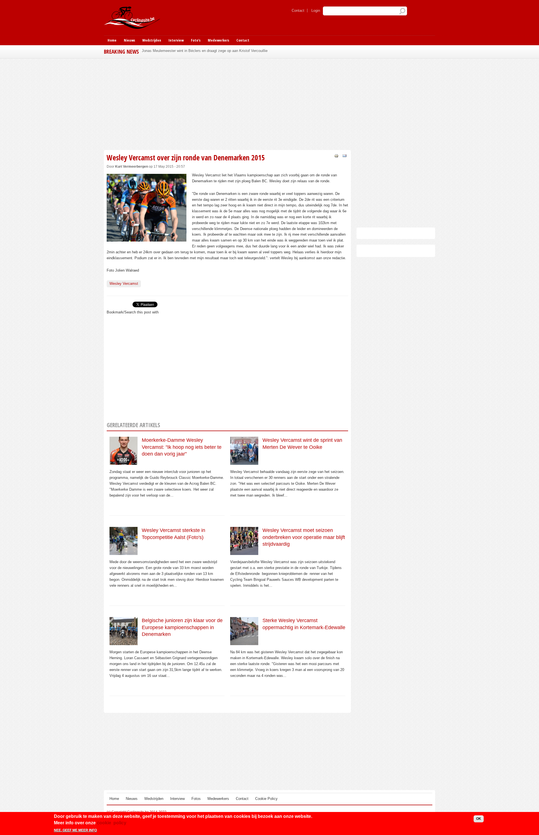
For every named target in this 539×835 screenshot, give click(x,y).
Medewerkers (218, 40)
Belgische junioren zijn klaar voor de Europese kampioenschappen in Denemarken (182, 627)
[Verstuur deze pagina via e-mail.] (344, 155)
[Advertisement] (227, 103)
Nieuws (129, 40)
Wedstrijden (151, 40)
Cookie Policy (266, 799)
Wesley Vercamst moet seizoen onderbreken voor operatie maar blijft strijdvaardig (303, 537)
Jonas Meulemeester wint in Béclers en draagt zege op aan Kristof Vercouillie (205, 51)
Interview (176, 40)
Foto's (195, 40)
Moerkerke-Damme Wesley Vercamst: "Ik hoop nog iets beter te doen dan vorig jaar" (181, 447)
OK (478, 819)
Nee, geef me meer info (75, 830)
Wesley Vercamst (123, 283)
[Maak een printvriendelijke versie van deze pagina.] (336, 155)
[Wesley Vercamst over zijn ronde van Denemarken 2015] (146, 238)
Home (112, 40)
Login (315, 10)
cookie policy (111, 822)
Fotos (196, 799)
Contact (298, 10)
